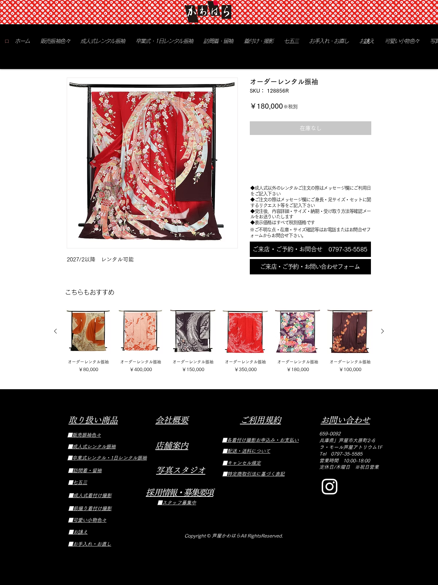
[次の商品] (382, 331)
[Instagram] (329, 486)
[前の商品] (55, 331)
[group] (219, 340)
